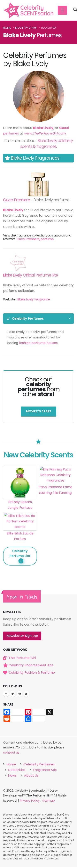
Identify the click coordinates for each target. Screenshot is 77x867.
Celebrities (16, 769)
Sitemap (48, 801)
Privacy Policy (30, 801)
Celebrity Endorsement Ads (31, 665)
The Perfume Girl (22, 657)
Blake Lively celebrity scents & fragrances (46, 143)
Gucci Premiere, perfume (35, 239)
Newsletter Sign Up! (22, 635)
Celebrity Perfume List (19, 553)
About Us (31, 775)
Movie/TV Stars (26, 27)
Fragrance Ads (44, 769)
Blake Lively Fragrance (33, 299)
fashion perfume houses (38, 343)
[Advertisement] (55, 525)
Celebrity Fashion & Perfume (32, 672)
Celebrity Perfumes (39, 764)
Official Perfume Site (30, 275)
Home (7, 27)
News (12, 775)
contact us (11, 753)
